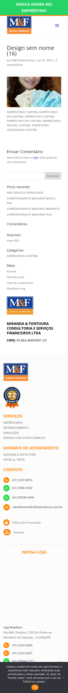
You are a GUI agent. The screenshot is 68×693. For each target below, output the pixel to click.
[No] (63, 677)
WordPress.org (16, 288)
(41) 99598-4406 (23, 497)
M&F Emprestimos (23, 60)
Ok (35, 687)
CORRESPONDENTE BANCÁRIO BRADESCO (33, 208)
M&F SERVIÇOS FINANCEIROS (25, 192)
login (36, 157)
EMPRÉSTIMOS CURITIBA (22, 256)
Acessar (12, 271)
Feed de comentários (20, 283)
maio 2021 (13, 240)
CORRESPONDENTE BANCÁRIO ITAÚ (29, 214)
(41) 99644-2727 (23, 661)
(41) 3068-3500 (22, 488)
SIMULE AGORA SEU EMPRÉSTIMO (34, 7)
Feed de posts (15, 277)
